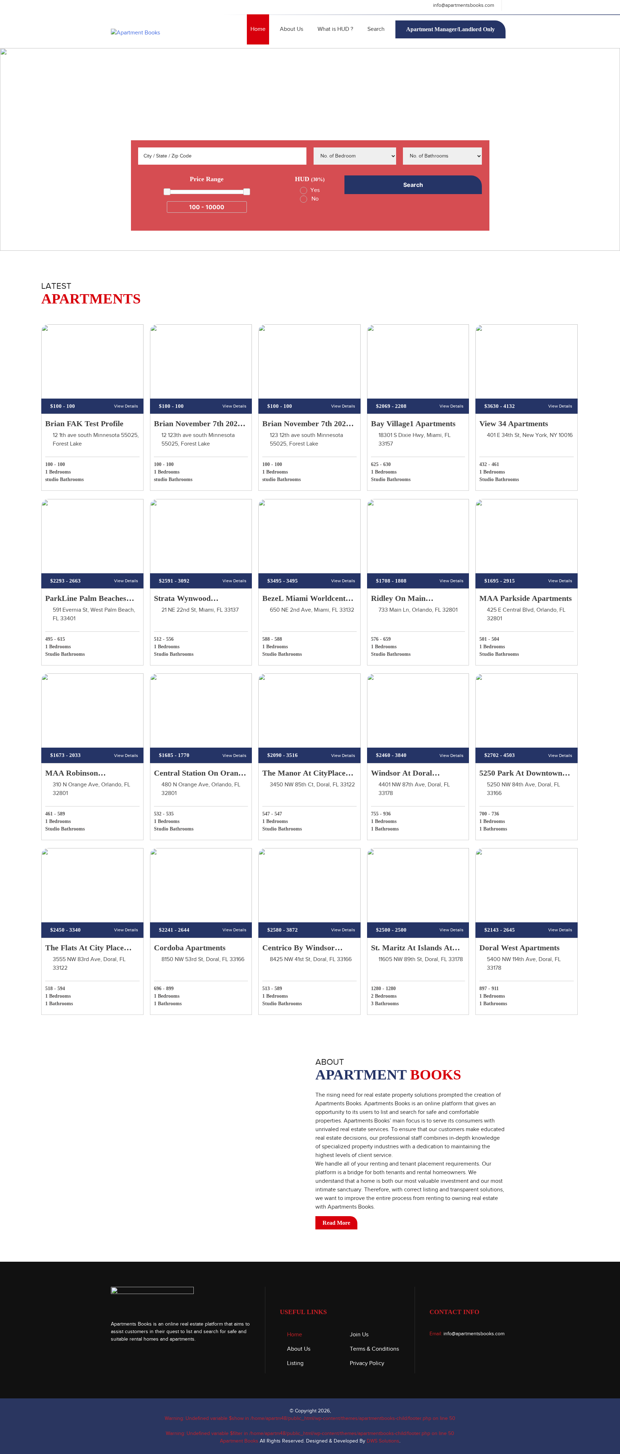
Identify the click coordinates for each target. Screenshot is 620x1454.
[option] (310, 149)
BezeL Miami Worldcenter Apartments (307, 599)
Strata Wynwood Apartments (182, 599)
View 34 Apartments (513, 423)
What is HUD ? (335, 29)
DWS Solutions (383, 1441)
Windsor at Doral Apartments (401, 773)
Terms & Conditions (374, 1349)
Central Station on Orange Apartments (200, 773)
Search (376, 29)
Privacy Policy (367, 1363)
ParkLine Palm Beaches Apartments (85, 599)
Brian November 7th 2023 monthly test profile (197, 424)
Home (258, 29)
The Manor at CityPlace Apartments (304, 773)
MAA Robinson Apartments (71, 773)
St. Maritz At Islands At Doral (411, 948)
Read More (336, 1223)
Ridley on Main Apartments (398, 599)
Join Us (359, 1334)
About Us (291, 29)
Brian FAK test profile (84, 423)
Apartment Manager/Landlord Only (450, 29)
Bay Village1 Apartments (413, 423)
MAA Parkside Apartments (525, 598)
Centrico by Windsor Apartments (298, 948)
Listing (295, 1363)
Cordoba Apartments (190, 947)
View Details (126, 406)
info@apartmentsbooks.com (463, 5)
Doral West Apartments (519, 947)
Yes (315, 190)
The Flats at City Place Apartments (84, 948)
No (315, 199)
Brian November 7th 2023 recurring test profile (306, 424)
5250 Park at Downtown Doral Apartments (520, 773)
